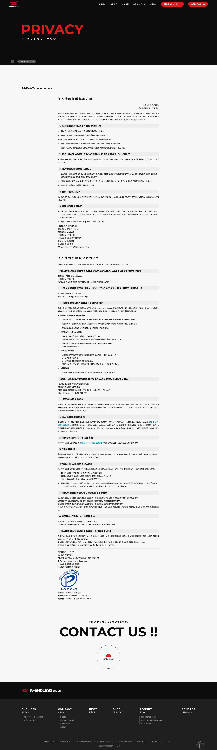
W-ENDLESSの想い (67, 720)
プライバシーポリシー (66, 742)
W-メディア (166, 742)
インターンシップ (147, 723)
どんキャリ (155, 742)
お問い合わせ (196, 4)
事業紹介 (102, 4)
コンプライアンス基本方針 (123, 742)
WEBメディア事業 (30, 720)
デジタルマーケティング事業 (33, 717)
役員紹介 (63, 727)
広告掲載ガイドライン (104, 742)
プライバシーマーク (48, 742)
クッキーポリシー (142, 742)
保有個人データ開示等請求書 (91, 443)
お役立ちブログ (139, 4)
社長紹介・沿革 (65, 723)
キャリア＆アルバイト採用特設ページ (154, 720)
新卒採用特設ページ (148, 717)
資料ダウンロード (171, 4)
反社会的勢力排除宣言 (84, 742)
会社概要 (63, 717)
